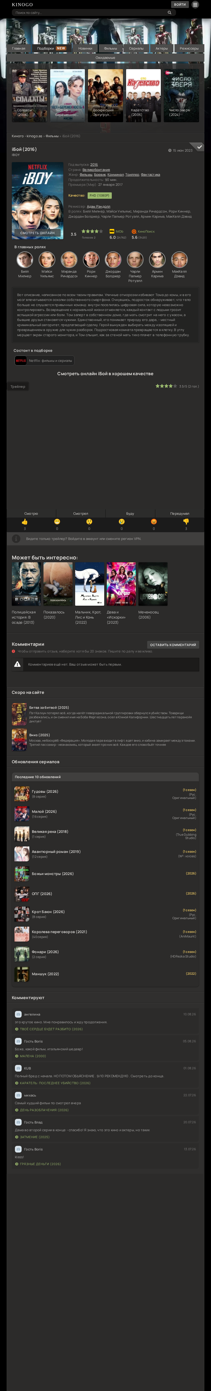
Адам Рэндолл (98, 206)
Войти (180, 4)
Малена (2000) (33, 1056)
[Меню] (195, 4)
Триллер (132, 174)
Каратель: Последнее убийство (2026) (55, 1083)
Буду (130, 513)
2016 (94, 164)
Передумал (179, 513)
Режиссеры (189, 48)
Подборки (45, 48)
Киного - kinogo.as (27, 136)
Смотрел (80, 513)
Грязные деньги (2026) (40, 1164)
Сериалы (136, 48)
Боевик (100, 174)
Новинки (85, 48)
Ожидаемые (105, 57)
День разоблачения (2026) (44, 1110)
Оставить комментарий (173, 645)
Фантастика (150, 174)
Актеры (162, 48)
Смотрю (31, 513)
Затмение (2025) (35, 1137)
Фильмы (110, 48)
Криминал (116, 174)
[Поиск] (169, 12)
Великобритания (96, 169)
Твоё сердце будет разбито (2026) (51, 1029)
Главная (18, 48)
